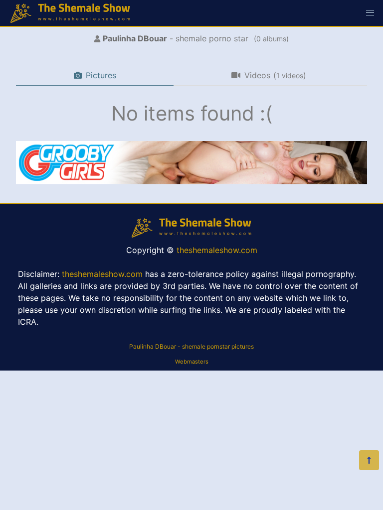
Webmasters (191, 361)
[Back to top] (369, 460)
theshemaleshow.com (217, 250)
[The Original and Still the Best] (191, 181)
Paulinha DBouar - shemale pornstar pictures (191, 346)
